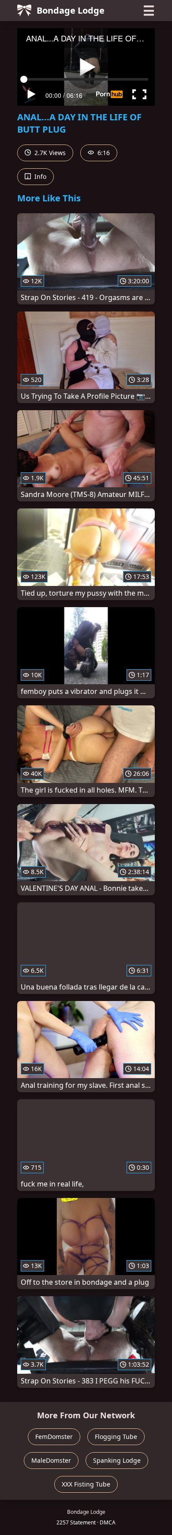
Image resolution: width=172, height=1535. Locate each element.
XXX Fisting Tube (86, 1484)
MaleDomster (51, 1460)
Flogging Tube (116, 1436)
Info (39, 176)
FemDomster (54, 1436)
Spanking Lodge (117, 1460)
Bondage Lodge (71, 10)
